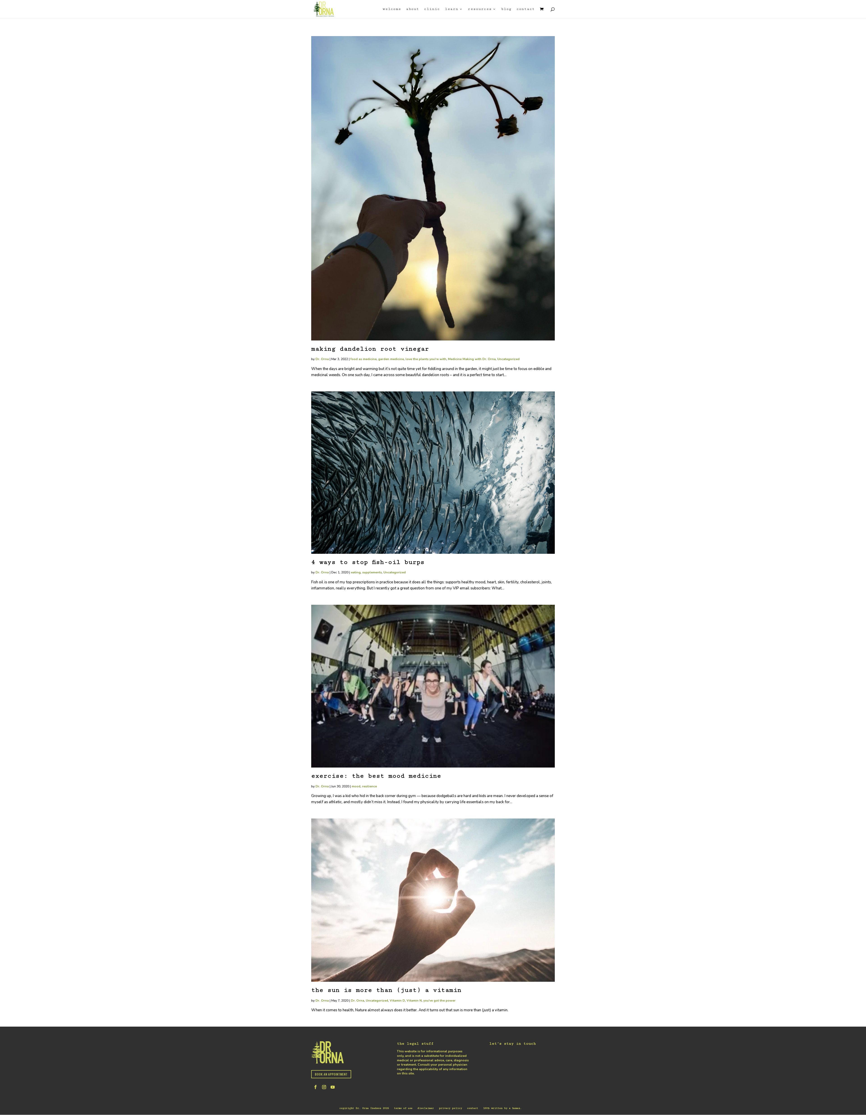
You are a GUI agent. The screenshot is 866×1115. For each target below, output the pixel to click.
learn (451, 9)
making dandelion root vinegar (370, 348)
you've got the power (439, 1000)
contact (526, 9)
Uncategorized (508, 359)
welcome (392, 9)
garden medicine (391, 359)
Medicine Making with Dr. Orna (472, 359)
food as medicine (363, 359)
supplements (372, 572)
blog (506, 9)
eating (356, 572)
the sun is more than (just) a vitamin (386, 990)
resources (480, 9)
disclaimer (425, 1108)
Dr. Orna (322, 359)
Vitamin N (414, 1000)
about (412, 9)
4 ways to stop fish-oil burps (367, 562)
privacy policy (450, 1108)
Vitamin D (397, 1000)
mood (356, 786)
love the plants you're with (425, 359)
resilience (369, 786)
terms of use (403, 1108)
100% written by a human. (502, 1108)
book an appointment (331, 1074)
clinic (432, 9)
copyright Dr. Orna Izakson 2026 (364, 1108)
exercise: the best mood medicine (376, 775)
